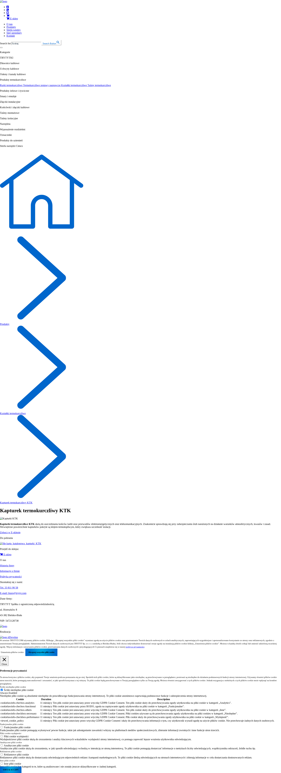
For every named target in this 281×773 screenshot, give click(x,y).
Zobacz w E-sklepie (10, 532)
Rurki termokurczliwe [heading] (11, 85)
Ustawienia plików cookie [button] (12, 652)
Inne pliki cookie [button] (7, 760)
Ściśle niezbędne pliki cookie (19, 690)
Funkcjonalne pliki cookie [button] (11, 724)
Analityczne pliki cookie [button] (11, 742)
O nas (10, 24)
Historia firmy (7, 565)
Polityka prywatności (11, 576)
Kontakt (11, 35)
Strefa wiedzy (14, 30)
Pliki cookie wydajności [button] (10, 733)
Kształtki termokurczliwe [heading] (74, 85)
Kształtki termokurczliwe (13, 413)
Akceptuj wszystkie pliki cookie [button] (41, 652)
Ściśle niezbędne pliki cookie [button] (13, 687)
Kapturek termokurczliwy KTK (16, 502)
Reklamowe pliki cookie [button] (11, 751)
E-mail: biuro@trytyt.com (13, 593)
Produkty (11, 27)
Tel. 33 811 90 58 (9, 587)
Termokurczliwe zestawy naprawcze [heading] (42, 85)
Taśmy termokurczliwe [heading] (99, 85)
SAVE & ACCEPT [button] (11, 770)
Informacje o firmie (10, 571)
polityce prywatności (135, 647)
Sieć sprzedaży (14, 32)
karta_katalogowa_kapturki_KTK (24, 543)
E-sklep (7, 554)
